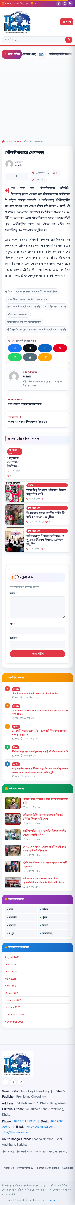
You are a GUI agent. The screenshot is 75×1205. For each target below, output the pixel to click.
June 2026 (11, 971)
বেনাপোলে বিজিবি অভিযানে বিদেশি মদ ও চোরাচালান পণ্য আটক (40, 712)
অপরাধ (16, 689)
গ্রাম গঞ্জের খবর (14, 141)
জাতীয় (30, 485)
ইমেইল (14, 638)
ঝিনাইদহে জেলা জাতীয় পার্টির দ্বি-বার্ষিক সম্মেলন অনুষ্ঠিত (46, 515)
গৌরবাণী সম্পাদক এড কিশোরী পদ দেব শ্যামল (27, 299)
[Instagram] (64, 3)
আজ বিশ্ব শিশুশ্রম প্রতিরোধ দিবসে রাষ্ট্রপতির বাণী (46, 492)
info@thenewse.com (16, 1132)
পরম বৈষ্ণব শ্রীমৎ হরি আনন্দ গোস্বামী (23, 306)
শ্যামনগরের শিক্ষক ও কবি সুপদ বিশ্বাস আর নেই (45, 801)
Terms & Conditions (48, 1168)
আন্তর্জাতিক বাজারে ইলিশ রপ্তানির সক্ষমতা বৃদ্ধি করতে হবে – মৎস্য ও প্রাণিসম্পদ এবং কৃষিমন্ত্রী (40, 770)
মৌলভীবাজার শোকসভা (55, 306)
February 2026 (13, 1000)
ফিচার (15, 747)
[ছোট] (9, 176)
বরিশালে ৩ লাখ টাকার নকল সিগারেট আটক (35, 693)
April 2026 (10, 986)
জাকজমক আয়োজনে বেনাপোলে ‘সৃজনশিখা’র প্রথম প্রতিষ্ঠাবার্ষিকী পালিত (43, 880)
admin (18, 165)
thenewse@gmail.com (39, 1126)
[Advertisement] (37, 98)
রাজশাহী (13, 917)
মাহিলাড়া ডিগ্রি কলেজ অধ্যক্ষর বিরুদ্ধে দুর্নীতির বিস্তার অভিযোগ (43, 817)
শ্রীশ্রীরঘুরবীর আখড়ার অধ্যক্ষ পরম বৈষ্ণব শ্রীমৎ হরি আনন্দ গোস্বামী (36, 329)
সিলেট (45, 925)
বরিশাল (12, 925)
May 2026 (10, 978)
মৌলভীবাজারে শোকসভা (18, 314)
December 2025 (14, 1014)
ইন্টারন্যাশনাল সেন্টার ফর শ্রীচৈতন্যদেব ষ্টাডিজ (36, 291)
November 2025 (14, 1021)
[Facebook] (58, 3)
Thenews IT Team (44, 1200)
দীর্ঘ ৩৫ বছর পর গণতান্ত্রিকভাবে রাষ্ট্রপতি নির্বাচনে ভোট (40, 751)
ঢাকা (11, 909)
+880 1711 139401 (24, 1121)
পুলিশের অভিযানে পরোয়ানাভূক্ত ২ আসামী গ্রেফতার (45, 864)
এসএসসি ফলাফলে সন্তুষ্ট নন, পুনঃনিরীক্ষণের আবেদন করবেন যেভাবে (40, 733)
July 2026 (10, 964)
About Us (9, 1168)
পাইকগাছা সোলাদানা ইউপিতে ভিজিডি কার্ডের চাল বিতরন (13, 468)
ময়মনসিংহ (47, 933)
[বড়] (24, 176)
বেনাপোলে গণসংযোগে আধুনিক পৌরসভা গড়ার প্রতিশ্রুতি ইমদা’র (45, 849)
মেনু (68, 22)
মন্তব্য (13, 593)
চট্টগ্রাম (45, 909)
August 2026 (12, 957)
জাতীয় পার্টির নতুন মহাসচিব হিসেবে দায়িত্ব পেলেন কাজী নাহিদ (44, 833)
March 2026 (11, 993)
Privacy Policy (25, 1168)
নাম (12, 623)
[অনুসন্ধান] (68, 39)
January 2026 (12, 1007)
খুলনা (44, 917)
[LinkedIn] (70, 3)
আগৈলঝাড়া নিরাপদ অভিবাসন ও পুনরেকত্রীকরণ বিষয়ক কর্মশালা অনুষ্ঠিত (45, 540)
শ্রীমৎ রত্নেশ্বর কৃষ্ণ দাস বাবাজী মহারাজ (24, 322)
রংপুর (11, 933)
